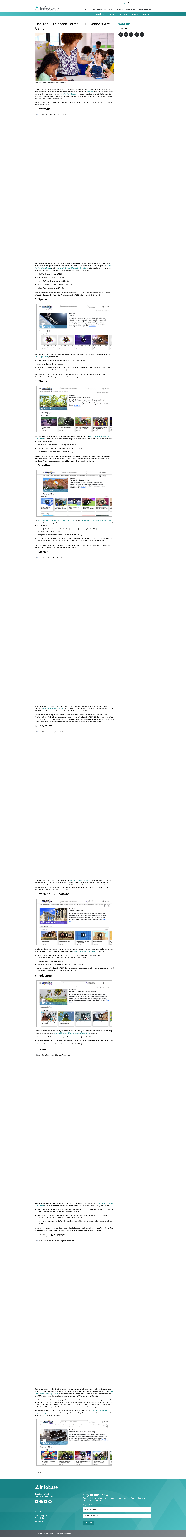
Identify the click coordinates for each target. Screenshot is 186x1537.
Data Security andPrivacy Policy (41, 1517)
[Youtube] (50, 1501)
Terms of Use (39, 1512)
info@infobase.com (44, 1496)
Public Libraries (126, 9)
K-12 (87, 9)
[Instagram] (41, 1501)
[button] (120, 34)
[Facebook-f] (36, 1501)
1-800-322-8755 (42, 1494)
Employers (145, 9)
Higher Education (103, 9)
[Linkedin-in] (45, 1501)
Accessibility (39, 1522)
